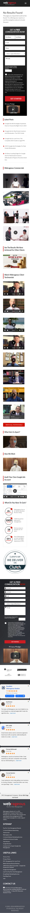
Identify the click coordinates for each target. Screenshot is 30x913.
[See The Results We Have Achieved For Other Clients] (15, 268)
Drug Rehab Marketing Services (11, 874)
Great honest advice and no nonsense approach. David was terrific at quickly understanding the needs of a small (14, 735)
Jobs (4, 878)
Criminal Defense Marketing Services (12, 837)
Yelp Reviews (6, 841)
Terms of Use (6, 856)
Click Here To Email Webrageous (13, 887)
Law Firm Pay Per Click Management (12, 871)
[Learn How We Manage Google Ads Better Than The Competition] (15, 447)
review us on (19, 695)
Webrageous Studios (13, 688)
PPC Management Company (10, 795)
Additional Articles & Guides (10, 839)
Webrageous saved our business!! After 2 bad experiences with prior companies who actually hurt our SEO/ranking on (14, 758)
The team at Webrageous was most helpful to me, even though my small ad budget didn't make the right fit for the (14, 711)
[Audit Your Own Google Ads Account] (15, 498)
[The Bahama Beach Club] (13, 331)
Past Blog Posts (7, 876)
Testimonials (6, 832)
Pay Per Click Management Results (12, 828)
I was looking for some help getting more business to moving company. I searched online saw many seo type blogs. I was (14, 782)
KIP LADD (9, 725)
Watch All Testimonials (14, 425)
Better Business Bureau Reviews (11, 863)
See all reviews (10, 695)
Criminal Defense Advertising (10, 830)
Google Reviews (7, 843)
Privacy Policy (6, 859)
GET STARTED (16, 99)
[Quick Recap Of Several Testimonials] (13, 295)
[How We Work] (15, 471)
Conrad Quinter (10, 773)
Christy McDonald (11, 749)
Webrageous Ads (7, 835)
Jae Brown (9, 702)
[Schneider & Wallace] (13, 312)
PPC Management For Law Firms (11, 861)
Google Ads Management (9, 869)
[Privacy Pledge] (13, 113)
